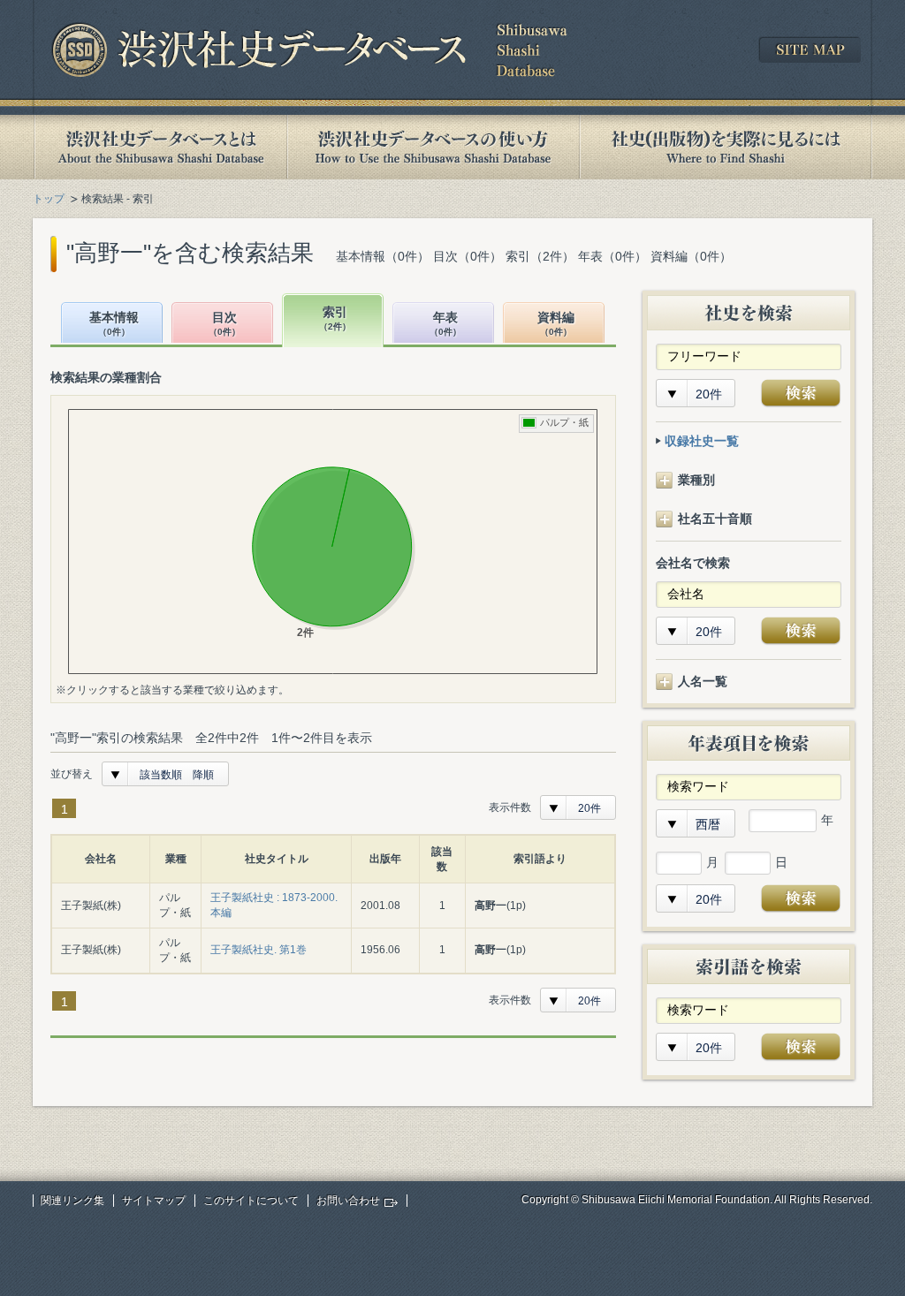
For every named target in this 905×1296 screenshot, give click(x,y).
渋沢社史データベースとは (159, 147)
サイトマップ (154, 1200)
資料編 (555, 323)
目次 (224, 323)
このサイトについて (251, 1200)
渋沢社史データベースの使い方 (433, 147)
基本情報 (114, 323)
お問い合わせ (348, 1200)
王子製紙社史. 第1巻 (258, 950)
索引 (335, 318)
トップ (49, 199)
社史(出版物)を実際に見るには (725, 147)
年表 (445, 323)
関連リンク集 (72, 1200)
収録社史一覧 (702, 441)
